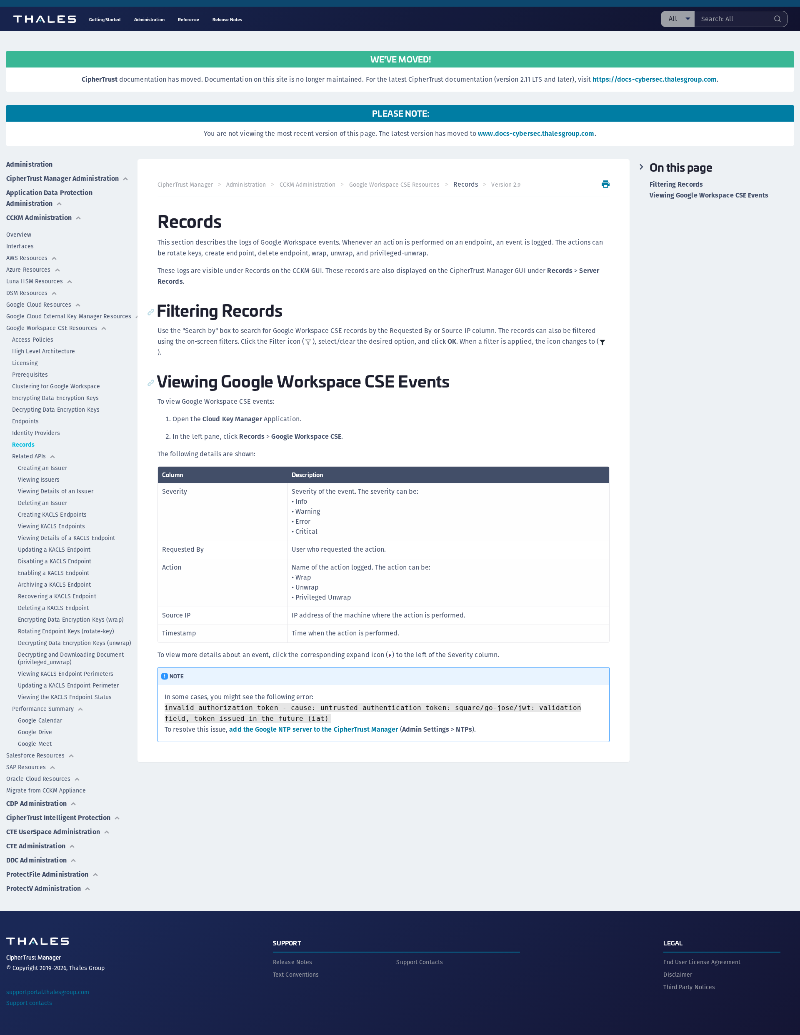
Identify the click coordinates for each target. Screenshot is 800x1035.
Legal (672, 942)
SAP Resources (26, 767)
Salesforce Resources (35, 755)
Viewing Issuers (39, 479)
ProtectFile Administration (47, 874)
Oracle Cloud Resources (38, 778)
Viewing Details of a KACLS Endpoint (66, 538)
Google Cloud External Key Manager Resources (68, 316)
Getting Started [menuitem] (105, 19)
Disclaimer (677, 974)
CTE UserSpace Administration (53, 832)
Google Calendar (40, 720)
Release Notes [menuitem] (227, 19)
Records (23, 444)
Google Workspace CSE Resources (51, 328)
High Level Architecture (43, 351)
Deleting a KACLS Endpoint (53, 608)
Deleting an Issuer (42, 503)
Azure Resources (28, 269)
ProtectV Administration (43, 888)
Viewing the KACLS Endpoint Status (65, 697)
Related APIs (29, 456)
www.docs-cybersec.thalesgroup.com (536, 133)
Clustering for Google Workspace (56, 386)
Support (287, 942)
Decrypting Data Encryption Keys (56, 409)
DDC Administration (36, 860)
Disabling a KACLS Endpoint (55, 561)
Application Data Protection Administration (49, 198)
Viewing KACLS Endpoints (51, 526)
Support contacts (29, 1003)
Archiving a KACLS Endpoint (54, 584)
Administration (29, 164)
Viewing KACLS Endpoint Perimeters (65, 674)
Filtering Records (676, 184)
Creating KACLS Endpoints (52, 514)
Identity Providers (36, 433)
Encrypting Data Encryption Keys (55, 398)
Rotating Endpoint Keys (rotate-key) (66, 631)
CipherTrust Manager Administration (62, 178)
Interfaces (20, 246)
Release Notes (292, 962)
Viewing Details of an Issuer (55, 491)
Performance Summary (43, 708)
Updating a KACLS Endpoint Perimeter (68, 685)
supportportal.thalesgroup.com (47, 992)
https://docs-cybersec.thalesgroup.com (654, 79)
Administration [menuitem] (149, 19)
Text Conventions (296, 974)
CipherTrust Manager (185, 184)
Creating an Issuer (42, 468)
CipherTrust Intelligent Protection (58, 817)
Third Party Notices (689, 987)
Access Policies (33, 339)
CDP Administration (36, 803)
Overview (18, 234)
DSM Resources (27, 293)
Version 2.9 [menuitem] (505, 184)
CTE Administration (35, 846)
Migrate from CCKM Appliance (46, 790)
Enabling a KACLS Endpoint (54, 573)
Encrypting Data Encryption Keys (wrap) (71, 619)
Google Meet (35, 744)
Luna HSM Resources (34, 281)
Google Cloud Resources (38, 304)
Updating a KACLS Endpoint (54, 549)
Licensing (25, 363)
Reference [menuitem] (188, 19)
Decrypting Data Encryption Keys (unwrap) (74, 643)
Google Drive (35, 732)
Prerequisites (30, 374)
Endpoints (25, 421)
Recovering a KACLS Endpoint (57, 596)
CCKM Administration (39, 217)
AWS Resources (27, 258)
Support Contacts (419, 962)
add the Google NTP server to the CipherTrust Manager (313, 729)
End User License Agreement (701, 962)
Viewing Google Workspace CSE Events (709, 195)
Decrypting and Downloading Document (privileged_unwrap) (71, 658)
